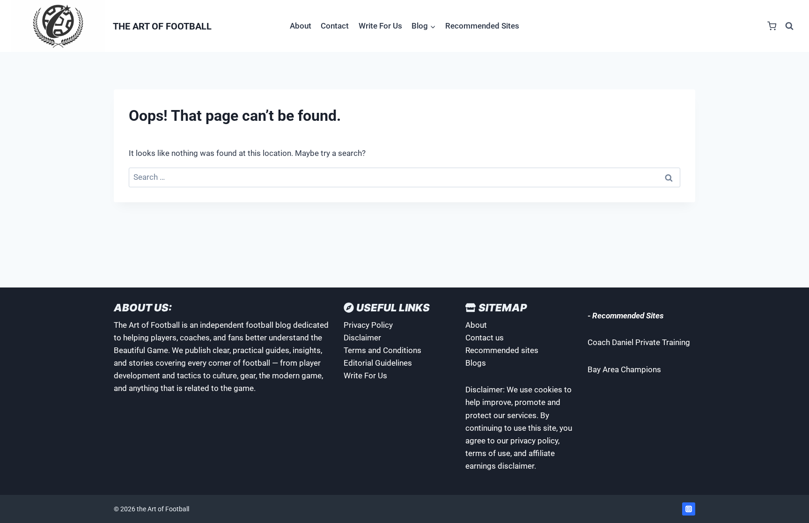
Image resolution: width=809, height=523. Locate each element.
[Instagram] (688, 509)
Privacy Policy (368, 325)
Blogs (475, 363)
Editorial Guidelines (378, 363)
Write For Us (380, 25)
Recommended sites (501, 350)
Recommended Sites (482, 25)
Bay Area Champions (624, 369)
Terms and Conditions (382, 350)
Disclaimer (362, 337)
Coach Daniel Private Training (639, 342)
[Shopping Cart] (771, 26)
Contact (335, 25)
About (300, 25)
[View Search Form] (789, 26)
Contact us (484, 337)
